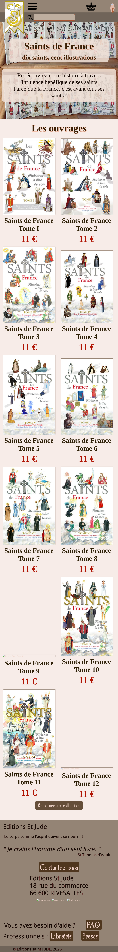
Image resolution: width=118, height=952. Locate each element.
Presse (90, 935)
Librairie (61, 935)
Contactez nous (59, 867)
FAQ (94, 925)
